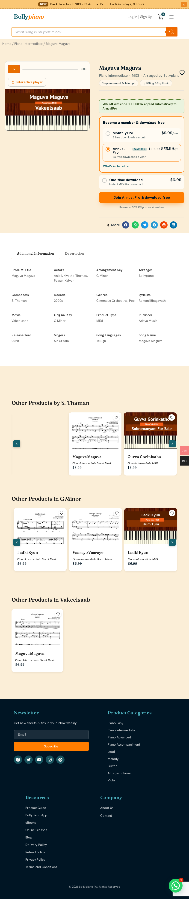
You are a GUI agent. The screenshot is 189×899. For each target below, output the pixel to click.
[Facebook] (18, 760)
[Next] (172, 443)
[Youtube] (39, 760)
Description (74, 253)
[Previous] (16, 443)
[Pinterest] (60, 760)
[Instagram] (50, 760)
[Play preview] (14, 69)
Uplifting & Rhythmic (156, 83)
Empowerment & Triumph (119, 83)
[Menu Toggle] (171, 17)
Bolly (29, 17)
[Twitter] (28, 760)
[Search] (171, 32)
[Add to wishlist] (116, 417)
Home (6, 43)
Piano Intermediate (28, 43)
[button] (126, 225)
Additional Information (35, 253)
